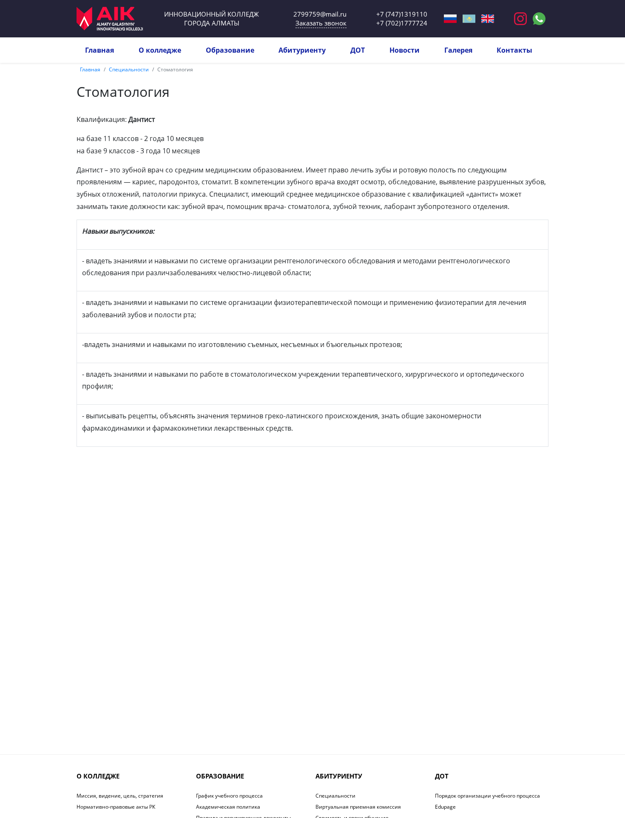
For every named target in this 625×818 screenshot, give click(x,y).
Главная (99, 50)
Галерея (458, 50)
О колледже (160, 50)
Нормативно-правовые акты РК (116, 807)
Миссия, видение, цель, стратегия (120, 796)
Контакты (514, 50)
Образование (230, 50)
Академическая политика (228, 807)
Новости (404, 50)
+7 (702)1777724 (401, 23)
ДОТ (357, 50)
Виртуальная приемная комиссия (358, 807)
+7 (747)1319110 (401, 14)
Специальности (129, 69)
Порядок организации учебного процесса (487, 796)
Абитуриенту (302, 50)
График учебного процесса (229, 796)
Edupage (445, 807)
